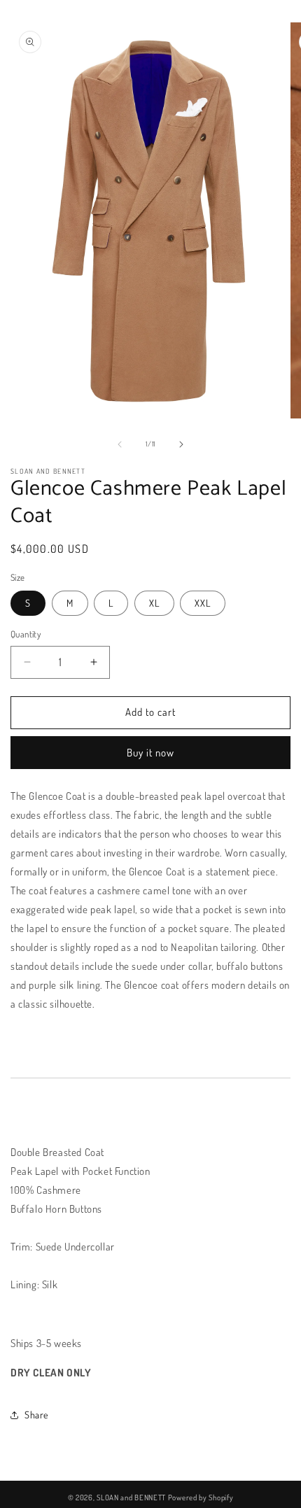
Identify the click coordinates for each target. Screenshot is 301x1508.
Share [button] (36, 1415)
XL (154, 603)
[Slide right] (181, 444)
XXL (203, 603)
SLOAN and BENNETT (131, 1497)
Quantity (25, 634)
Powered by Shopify (201, 1497)
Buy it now (150, 752)
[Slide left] (119, 444)
